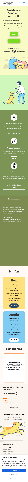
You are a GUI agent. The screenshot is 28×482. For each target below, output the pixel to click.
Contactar (5, 400)
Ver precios (14, 41)
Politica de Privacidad (8, 402)
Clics (14, 158)
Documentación (14, 133)
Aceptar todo (14, 470)
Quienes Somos (7, 398)
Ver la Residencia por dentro (14, 186)
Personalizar (14, 474)
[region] (14, 468)
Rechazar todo (14, 478)
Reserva (14, 305)
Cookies (5, 404)
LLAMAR (14, 34)
